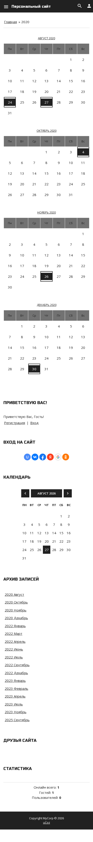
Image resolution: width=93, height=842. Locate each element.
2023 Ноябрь (15, 712)
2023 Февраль (16, 688)
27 (46, 102)
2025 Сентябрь (17, 720)
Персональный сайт (31, 6)
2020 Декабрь (16, 618)
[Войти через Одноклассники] (65, 457)
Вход (34, 422)
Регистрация (14, 422)
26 (46, 276)
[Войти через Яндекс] (50, 457)
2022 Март (13, 633)
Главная (10, 22)
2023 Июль (14, 704)
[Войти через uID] (27, 457)
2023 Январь (15, 680)
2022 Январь (15, 625)
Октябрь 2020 (46, 131)
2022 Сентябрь (17, 665)
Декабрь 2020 (46, 305)
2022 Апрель (15, 641)
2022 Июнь (14, 649)
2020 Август (14, 594)
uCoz (46, 822)
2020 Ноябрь (15, 610)
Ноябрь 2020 (46, 212)
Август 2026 (46, 493)
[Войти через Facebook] (42, 457)
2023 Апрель (15, 696)
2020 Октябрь (16, 602)
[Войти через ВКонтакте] (35, 457)
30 (34, 369)
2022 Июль (14, 657)
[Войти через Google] (58, 457)
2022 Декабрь (16, 673)
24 (10, 102)
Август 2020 (46, 38)
